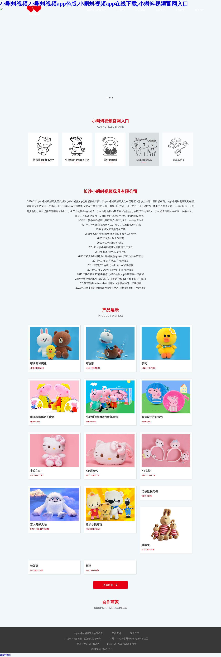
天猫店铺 (180, 10)
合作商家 (160, 10)
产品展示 (140, 10)
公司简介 (121, 10)
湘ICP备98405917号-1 (102, 649)
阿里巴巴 (199, 10)
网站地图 (5, 655)
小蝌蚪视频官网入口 (96, 10)
